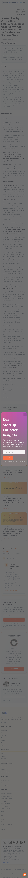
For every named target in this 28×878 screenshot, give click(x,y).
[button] (24, 874)
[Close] (25, 414)
